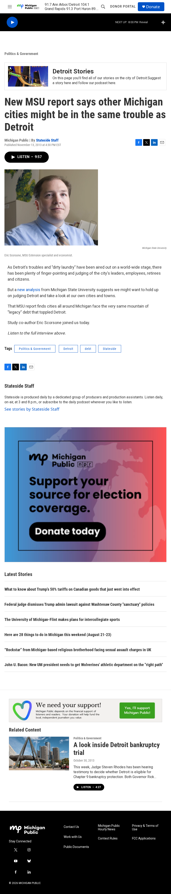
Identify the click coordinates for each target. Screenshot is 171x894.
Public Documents (76, 847)
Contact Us (71, 827)
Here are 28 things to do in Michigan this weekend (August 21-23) (57, 634)
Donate (153, 6)
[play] (12, 22)
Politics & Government (21, 53)
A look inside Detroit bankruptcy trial (116, 748)
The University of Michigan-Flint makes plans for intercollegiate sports (62, 619)
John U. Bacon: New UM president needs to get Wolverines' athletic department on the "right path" (83, 664)
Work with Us (73, 837)
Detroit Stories (73, 71)
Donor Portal (123, 6)
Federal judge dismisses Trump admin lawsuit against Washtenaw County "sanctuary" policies (79, 604)
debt (88, 349)
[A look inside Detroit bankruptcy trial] (39, 753)
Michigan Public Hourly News (109, 827)
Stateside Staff (47, 140)
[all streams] (164, 22)
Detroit (68, 349)
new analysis (28, 289)
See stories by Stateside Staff (31, 409)
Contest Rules (108, 838)
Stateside (109, 349)
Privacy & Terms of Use (145, 827)
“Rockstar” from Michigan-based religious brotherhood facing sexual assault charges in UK (77, 649)
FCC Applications (144, 838)
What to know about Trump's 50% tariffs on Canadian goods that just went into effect (72, 589)
